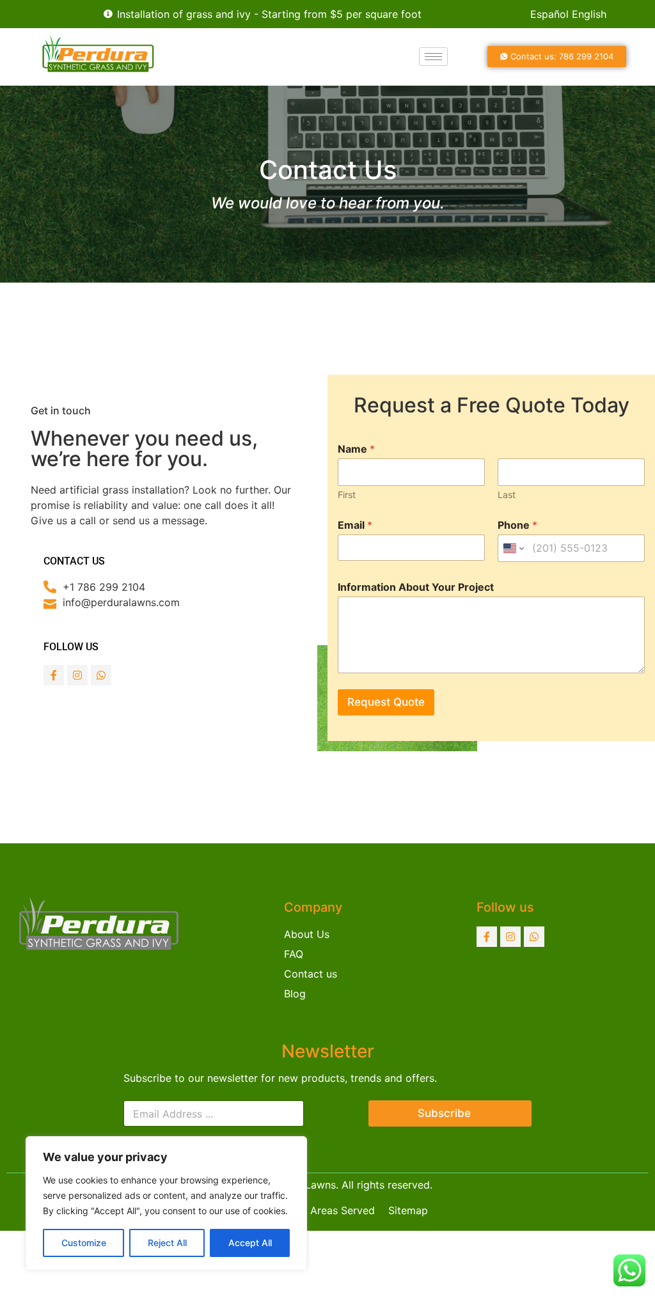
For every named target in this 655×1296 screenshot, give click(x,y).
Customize (83, 1242)
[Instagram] (77, 675)
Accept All (250, 1242)
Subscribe (444, 1113)
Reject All (167, 1242)
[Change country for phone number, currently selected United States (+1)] (513, 548)
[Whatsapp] (101, 675)
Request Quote (386, 702)
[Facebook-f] (53, 675)
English (589, 14)
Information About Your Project (416, 587)
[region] (166, 1203)
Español (549, 14)
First (347, 494)
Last (507, 494)
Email (355, 525)
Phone (517, 525)
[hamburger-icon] (433, 56)
